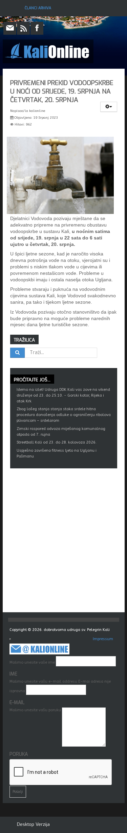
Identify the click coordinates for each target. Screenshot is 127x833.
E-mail (16, 702)
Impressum (103, 639)
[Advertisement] (63, 545)
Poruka (18, 754)
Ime (13, 674)
